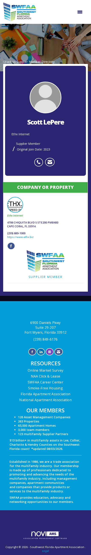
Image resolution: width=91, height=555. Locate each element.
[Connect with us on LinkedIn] (41, 352)
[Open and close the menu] (61, 12)
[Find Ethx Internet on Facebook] (11, 246)
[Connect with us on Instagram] (50, 352)
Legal (45, 551)
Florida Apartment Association (45, 394)
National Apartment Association (45, 400)
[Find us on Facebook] (32, 352)
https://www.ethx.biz (20, 237)
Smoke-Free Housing (45, 388)
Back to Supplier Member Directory (30, 62)
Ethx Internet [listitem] (15, 215)
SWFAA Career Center (45, 382)
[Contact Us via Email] (58, 352)
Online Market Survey (45, 370)
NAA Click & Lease (45, 376)
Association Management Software (45, 538)
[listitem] (39, 160)
